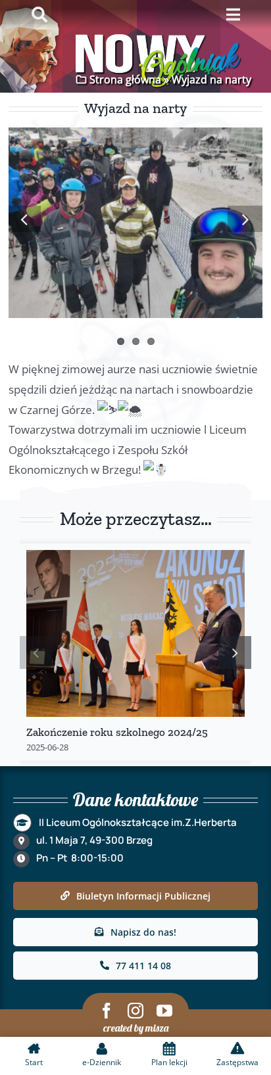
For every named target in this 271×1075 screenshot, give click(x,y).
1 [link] (120, 341)
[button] (36, 652)
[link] (25, 219)
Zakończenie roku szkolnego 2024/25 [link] (117, 732)
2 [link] (135, 341)
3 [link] (151, 341)
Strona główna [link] (125, 79)
